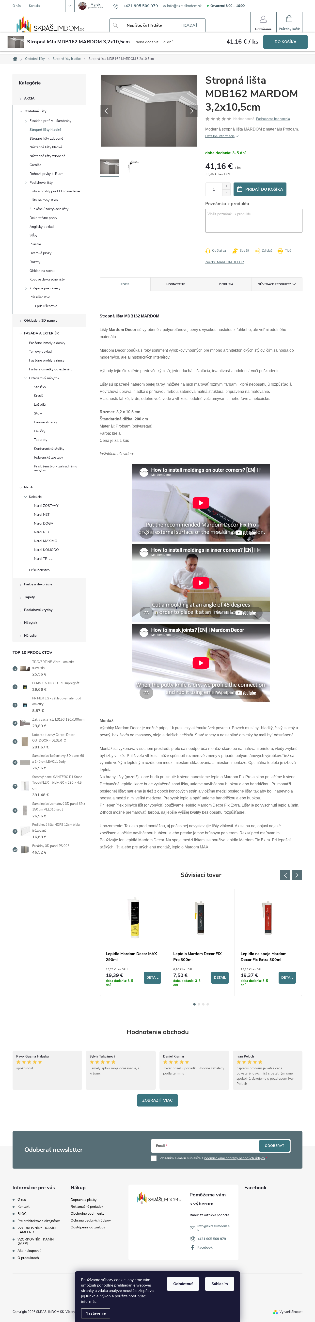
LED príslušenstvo (43, 306)
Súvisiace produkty (274, 284)
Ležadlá (40, 404)
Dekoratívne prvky (43, 217)
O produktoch (28, 1258)
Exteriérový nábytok (44, 378)
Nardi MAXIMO (45, 541)
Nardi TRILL (43, 558)
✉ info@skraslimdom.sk (182, 5)
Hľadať (189, 25)
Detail (152, 977)
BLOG (22, 1213)
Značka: (224, 262)
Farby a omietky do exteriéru (51, 369)
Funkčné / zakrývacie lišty (49, 209)
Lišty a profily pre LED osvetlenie (55, 191)
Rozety (35, 262)
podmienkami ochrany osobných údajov (234, 1158)
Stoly (38, 413)
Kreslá (38, 395)
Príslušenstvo (40, 297)
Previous (285, 875)
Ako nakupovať (29, 1250)
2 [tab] (199, 1004)
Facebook (205, 1247)
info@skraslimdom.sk (213, 1228)
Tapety (29, 597)
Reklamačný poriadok (87, 1206)
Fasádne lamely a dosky (47, 343)
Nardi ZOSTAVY (46, 505)
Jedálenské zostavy (48, 457)
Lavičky (39, 431)
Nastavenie (95, 1313)
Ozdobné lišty (35, 111)
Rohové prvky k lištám (46, 173)
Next (297, 875)
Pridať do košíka (264, 189)
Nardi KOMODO (46, 549)
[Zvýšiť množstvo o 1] (226, 186)
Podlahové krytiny (38, 610)
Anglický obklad (42, 226)
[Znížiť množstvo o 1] (226, 192)
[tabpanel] (133, 942)
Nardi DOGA (43, 523)
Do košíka (286, 42)
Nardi (28, 487)
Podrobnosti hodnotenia (273, 119)
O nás (17, 6)
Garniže (35, 165)
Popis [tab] (125, 284)
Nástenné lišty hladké (46, 147)
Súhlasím (219, 1284)
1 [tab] (194, 1004)
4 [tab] (207, 1004)
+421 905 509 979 (211, 1239)
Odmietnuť (183, 1284)
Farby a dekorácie (38, 584)
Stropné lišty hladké (45, 129)
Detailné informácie (220, 136)
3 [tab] (203, 1004)
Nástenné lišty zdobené (47, 156)
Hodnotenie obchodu (157, 1032)
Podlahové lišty (41, 182)
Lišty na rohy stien (44, 200)
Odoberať (274, 1145)
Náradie (30, 635)
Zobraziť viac (157, 1100)
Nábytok (30, 622)
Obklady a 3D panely (40, 320)
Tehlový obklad (40, 351)
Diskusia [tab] (226, 284)
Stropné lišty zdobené (46, 138)
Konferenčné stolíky (49, 448)
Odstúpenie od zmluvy (88, 1227)
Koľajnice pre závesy (45, 288)
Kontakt (34, 6)
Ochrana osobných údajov (91, 1220)
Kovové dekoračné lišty (47, 279)
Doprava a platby (83, 1199)
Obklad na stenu (42, 270)
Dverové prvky (40, 253)
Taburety (40, 439)
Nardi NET (41, 514)
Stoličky (40, 387)
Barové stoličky (45, 422)
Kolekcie (35, 497)
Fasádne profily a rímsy (46, 360)
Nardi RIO (41, 532)
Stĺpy (33, 235)
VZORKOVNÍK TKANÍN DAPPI (35, 1241)
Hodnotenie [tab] (175, 284)
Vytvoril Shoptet (291, 1312)
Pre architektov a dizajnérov (38, 1221)
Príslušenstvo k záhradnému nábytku (55, 468)
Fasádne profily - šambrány (50, 120)
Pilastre (35, 244)
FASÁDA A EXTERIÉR (41, 333)
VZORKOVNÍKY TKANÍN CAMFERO (36, 1230)
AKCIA (29, 98)
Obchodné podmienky (87, 1213)
